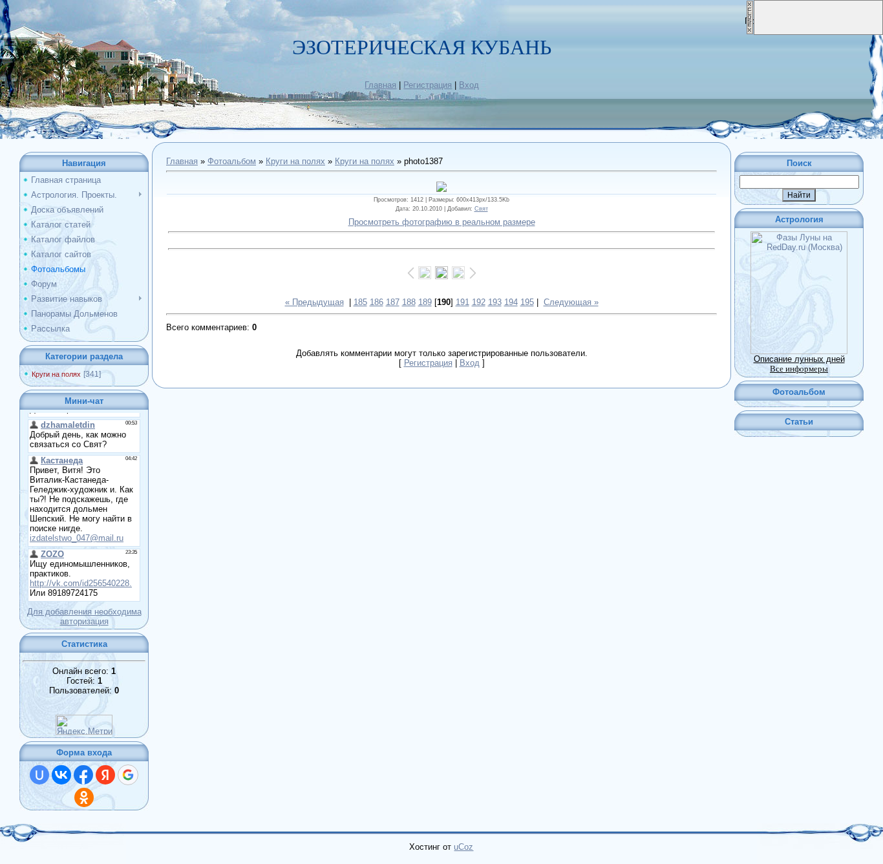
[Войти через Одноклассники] (84, 797)
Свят (481, 208)
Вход (469, 85)
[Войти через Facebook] (83, 775)
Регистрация (427, 85)
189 (425, 302)
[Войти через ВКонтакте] (61, 775)
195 (527, 302)
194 (511, 302)
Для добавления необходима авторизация (84, 616)
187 (392, 302)
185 (360, 302)
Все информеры (799, 369)
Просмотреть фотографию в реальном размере (441, 222)
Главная (380, 85)
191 (462, 302)
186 (376, 302)
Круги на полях (56, 374)
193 (495, 302)
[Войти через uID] (39, 775)
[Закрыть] (750, 32)
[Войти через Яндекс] (105, 775)
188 (409, 302)
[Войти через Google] (128, 774)
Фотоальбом (231, 161)
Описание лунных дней (799, 359)
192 (478, 302)
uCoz (463, 847)
